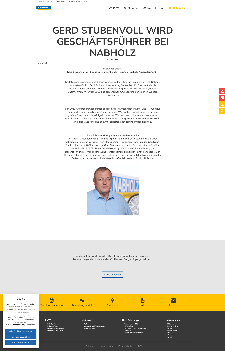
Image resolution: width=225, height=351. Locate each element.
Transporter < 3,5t (131, 324)
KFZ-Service (52, 324)
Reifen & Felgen (53, 326)
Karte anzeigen (112, 274)
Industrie (127, 330)
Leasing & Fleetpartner (55, 328)
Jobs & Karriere (172, 326)
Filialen (169, 328)
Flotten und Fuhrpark (55, 330)
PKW (48, 320)
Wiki (168, 333)
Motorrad (87, 320)
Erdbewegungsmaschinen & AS (136, 328)
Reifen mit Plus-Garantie (133, 333)
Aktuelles (170, 324)
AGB (140, 346)
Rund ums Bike (89, 328)
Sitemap (90, 346)
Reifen (86, 324)
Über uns (170, 335)
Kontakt (170, 337)
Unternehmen (172, 320)
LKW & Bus (128, 326)
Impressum (107, 346)
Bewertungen (172, 330)
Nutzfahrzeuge (130, 320)
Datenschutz (125, 346)
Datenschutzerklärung (16, 325)
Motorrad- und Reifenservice (94, 326)
